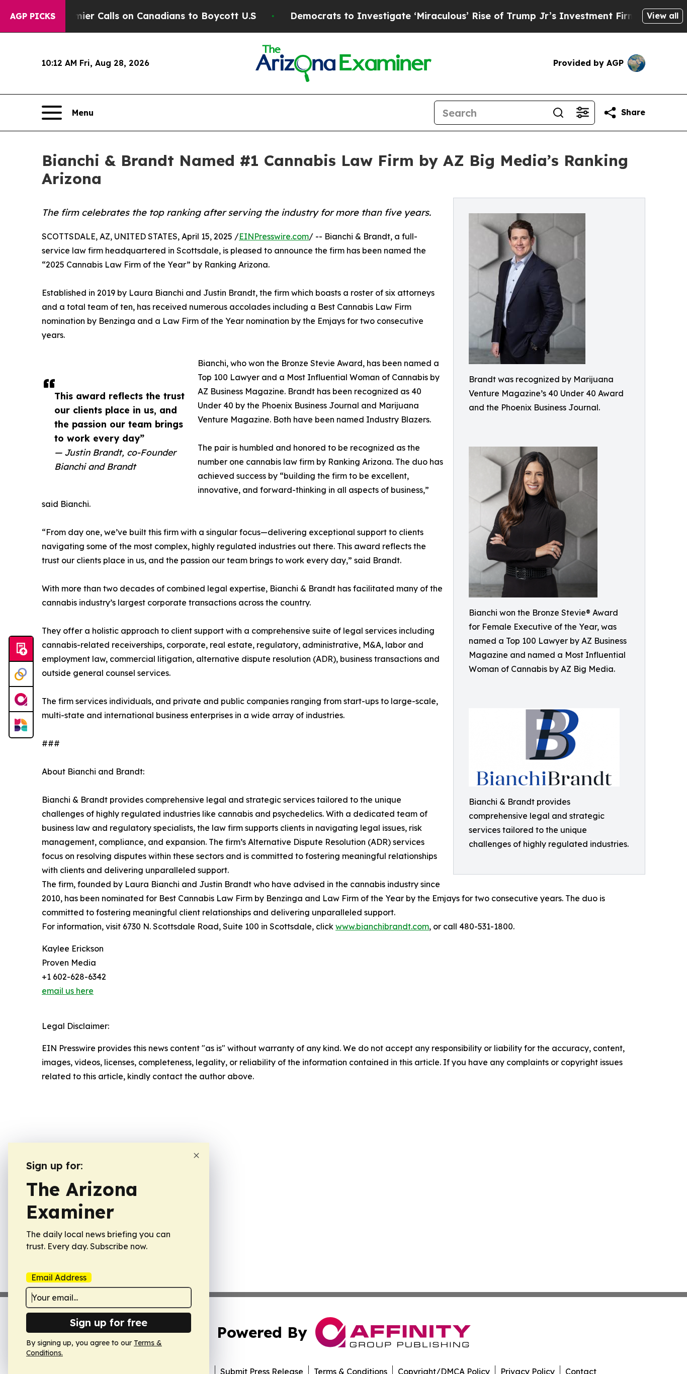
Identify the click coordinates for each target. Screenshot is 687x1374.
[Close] (196, 1155)
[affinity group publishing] (21, 699)
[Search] (558, 112)
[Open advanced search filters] (582, 112)
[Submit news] (21, 649)
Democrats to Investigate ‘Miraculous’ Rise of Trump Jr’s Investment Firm (463, 16)
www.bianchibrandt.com (382, 926)
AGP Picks (32, 16)
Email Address (59, 1277)
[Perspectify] (21, 674)
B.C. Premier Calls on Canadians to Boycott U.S (147, 16)
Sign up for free (108, 1322)
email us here (68, 991)
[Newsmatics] (21, 724)
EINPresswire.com (274, 236)
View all (662, 16)
